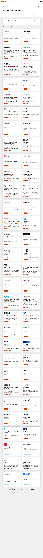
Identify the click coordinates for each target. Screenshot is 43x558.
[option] (7, 20)
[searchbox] (18, 14)
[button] (39, 6)
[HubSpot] (3, 1)
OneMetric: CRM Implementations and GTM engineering (11, 237)
